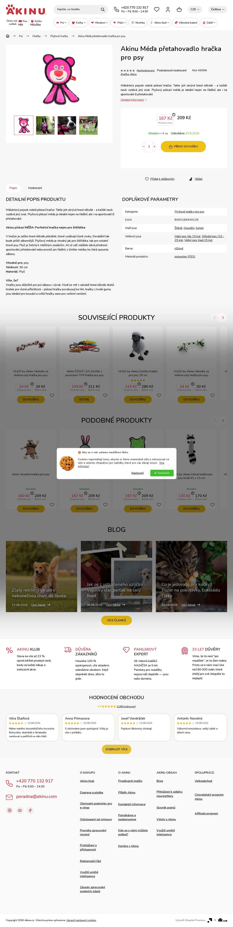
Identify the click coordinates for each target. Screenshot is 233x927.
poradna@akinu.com (36, 796)
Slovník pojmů (166, 808)
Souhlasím (164, 473)
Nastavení (137, 473)
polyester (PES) (185, 257)
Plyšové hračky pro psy (189, 212)
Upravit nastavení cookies (81, 920)
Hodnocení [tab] (35, 188)
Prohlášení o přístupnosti (88, 847)
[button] (10, 125)
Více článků (116, 620)
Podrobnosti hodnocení (171, 70)
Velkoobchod (203, 781)
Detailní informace (132, 100)
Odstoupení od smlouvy (96, 819)
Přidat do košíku (186, 146)
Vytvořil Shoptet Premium (190, 920)
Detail (84, 399)
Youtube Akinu (20, 810)
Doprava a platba (91, 793)
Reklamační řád (90, 861)
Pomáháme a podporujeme (127, 817)
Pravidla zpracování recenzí (93, 832)
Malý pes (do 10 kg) (188, 236)
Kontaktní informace (132, 804)
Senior (200, 228)
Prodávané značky (130, 781)
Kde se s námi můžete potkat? (133, 832)
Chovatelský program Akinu (209, 797)
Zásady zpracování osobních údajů (92, 889)
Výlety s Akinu (166, 819)
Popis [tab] (13, 188)
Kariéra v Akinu (128, 846)
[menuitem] (61, 22)
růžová (179, 248)
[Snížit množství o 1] (144, 146)
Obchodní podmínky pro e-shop (96, 806)
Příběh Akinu (126, 793)
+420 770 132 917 (34, 781)
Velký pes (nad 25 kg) (198, 240)
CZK (193, 9)
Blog (160, 781)
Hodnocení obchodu (116, 697)
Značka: (129, 74)
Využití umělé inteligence (89, 874)
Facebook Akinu (30, 810)
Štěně (178, 228)
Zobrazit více (117, 749)
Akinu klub (87, 781)
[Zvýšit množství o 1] (154, 146)
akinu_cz (9, 810)
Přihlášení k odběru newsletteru (170, 794)
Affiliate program (206, 813)
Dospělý (189, 228)
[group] (23, 125)
